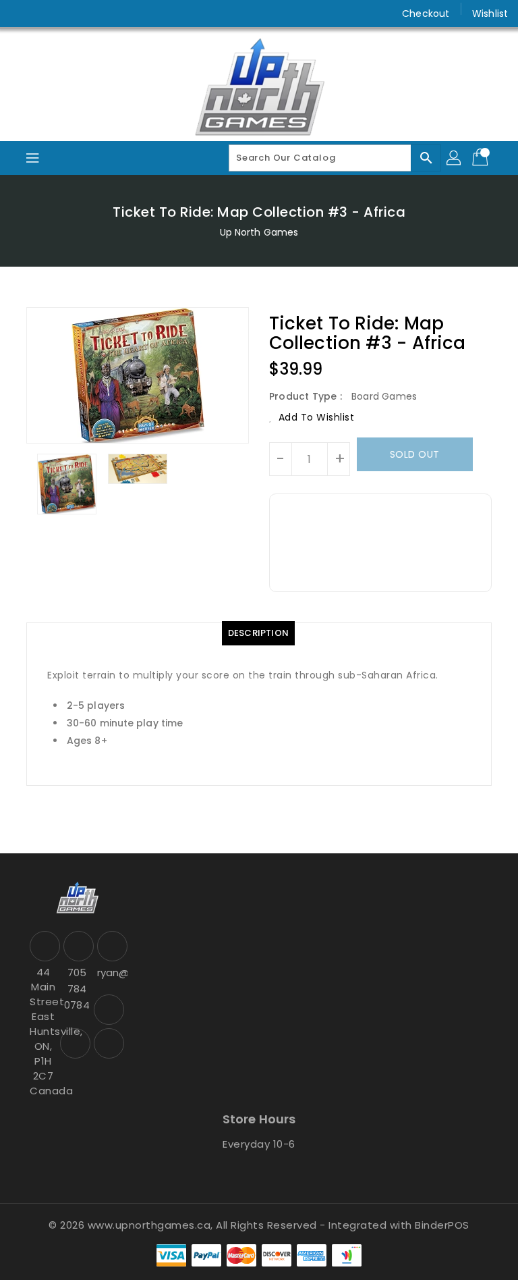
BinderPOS (442, 1225)
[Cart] (481, 157)
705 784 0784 (76, 988)
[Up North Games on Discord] (73, 13)
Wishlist (490, 13)
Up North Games (259, 232)
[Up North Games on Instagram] (47, 13)
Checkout (425, 13)
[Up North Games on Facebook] (21, 13)
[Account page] (454, 157)
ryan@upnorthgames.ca (110, 972)
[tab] (258, 633)
